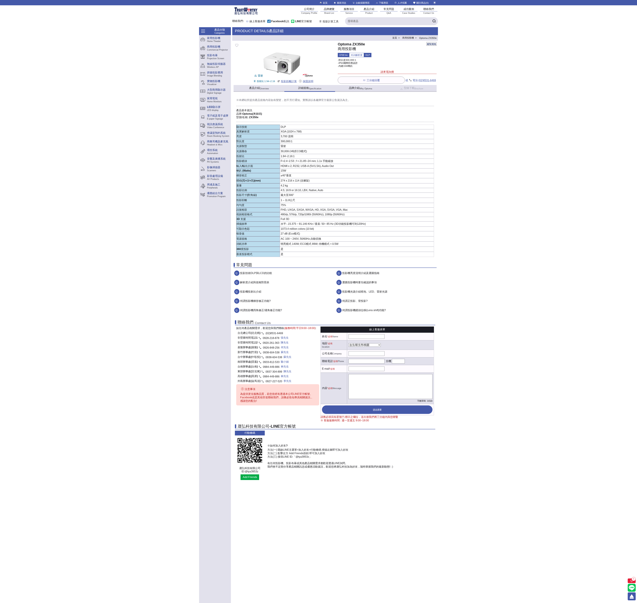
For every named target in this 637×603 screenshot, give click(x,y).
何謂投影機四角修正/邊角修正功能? (261, 310)
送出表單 (377, 410)
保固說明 (308, 81)
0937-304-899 (274, 371)
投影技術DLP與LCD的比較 (256, 273)
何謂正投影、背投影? (355, 301)
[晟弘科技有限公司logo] (246, 14)
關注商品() (422, 2)
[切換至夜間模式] (435, 3)
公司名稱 (327, 353)
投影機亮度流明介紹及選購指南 (360, 273)
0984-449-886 (271, 366)
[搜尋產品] (434, 21)
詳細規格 (309, 88)
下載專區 (383, 2)
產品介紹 (259, 88)
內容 (324, 388)
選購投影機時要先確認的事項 (359, 282)
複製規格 (431, 44)
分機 (388, 361)
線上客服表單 (257, 21)
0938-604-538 (271, 352)
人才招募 (402, 2)
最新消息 (341, 2)
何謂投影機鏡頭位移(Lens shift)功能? (364, 310)
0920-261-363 (271, 342)
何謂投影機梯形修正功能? (255, 301)
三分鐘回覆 (373, 80)
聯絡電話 (327, 361)
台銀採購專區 (363, 2)
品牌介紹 (360, 88)
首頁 (325, 2)
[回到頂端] (632, 596)
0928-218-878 (271, 338)
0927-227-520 (274, 381)
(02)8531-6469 (427, 80)
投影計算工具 (331, 21)
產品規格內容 (263, 100)
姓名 (324, 336)
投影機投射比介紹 (250, 291)
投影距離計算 (289, 81)
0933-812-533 (271, 362)
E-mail (326, 368)
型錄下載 (413, 88)
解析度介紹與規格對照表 (254, 282)
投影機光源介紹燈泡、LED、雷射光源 (364, 291)
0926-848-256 (271, 347)
